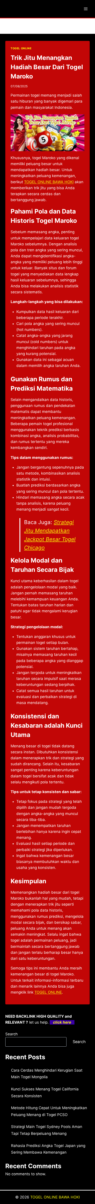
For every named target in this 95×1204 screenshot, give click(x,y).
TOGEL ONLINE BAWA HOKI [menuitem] (49, 182)
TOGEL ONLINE (21, 48)
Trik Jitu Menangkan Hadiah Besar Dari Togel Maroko (47, 67)
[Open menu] (86, 8)
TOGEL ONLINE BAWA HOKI (55, 1197)
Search (11, 1034)
